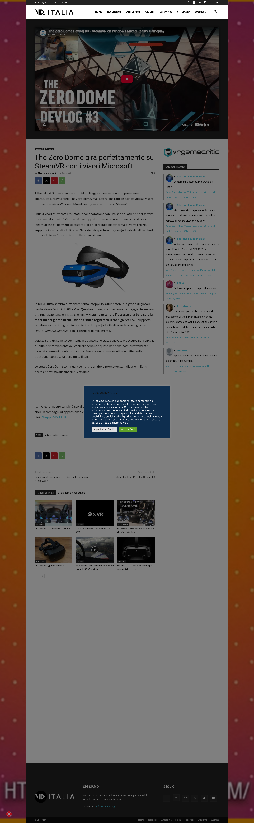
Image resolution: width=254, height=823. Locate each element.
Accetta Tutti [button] (128, 429)
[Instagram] (193, 2)
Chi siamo (183, 11)
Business (200, 11)
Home (98, 11)
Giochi (149, 11)
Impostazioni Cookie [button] (104, 429)
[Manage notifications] (9, 814)
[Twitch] (205, 2)
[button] (215, 12)
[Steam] (199, 2)
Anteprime (133, 11)
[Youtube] (216, 2)
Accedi (65, 2)
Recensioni (114, 11)
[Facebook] (188, 2)
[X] (211, 2)
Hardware (165, 11)
